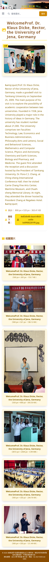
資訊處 (20, 557)
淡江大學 (14, 557)
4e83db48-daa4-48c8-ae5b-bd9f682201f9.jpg (31, 219)
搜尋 (43, 13)
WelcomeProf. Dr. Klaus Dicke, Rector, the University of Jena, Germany (24, 273)
